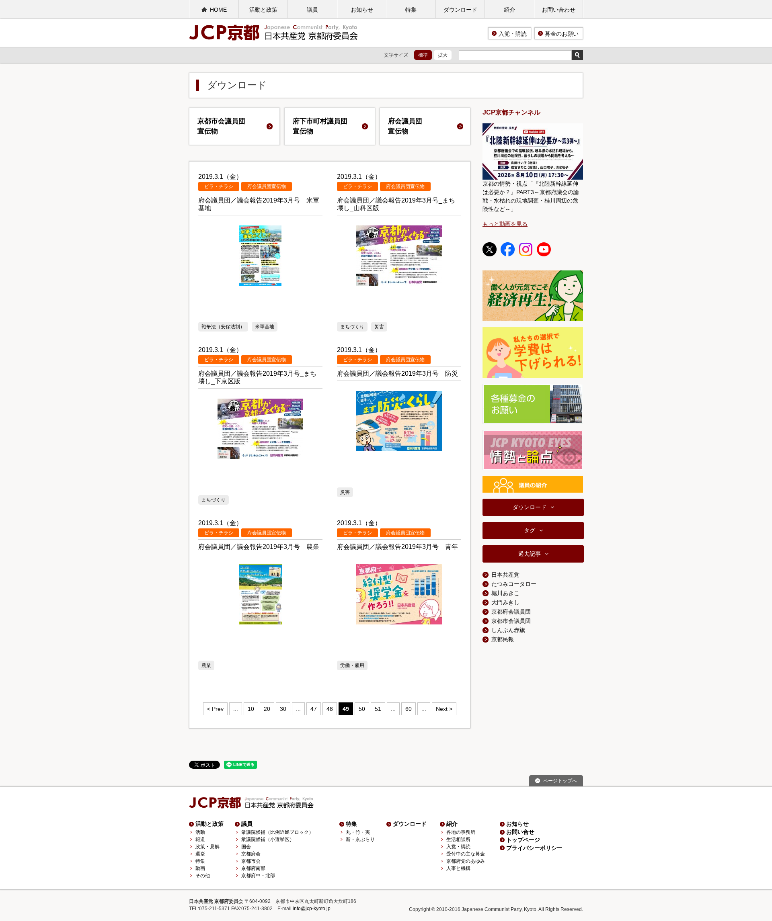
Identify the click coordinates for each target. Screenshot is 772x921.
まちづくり (352, 327)
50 (362, 709)
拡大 (443, 55)
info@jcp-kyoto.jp (312, 908)
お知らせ (362, 9)
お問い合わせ (558, 9)
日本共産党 (505, 574)
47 (313, 709)
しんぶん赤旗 (508, 630)
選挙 (200, 854)
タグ (529, 530)
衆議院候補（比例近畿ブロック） (277, 832)
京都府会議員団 (511, 611)
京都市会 (251, 861)
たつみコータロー (513, 584)
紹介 (509, 9)
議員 (312, 9)
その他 (202, 875)
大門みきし (505, 602)
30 (283, 709)
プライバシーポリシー (534, 848)
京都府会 (251, 854)
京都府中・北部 (258, 875)
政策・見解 (207, 846)
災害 (379, 327)
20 (267, 709)
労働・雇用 (352, 665)
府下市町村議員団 (320, 126)
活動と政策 (263, 9)
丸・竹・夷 (358, 832)
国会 (246, 846)
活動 (200, 832)
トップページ (523, 840)
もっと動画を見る (505, 224)
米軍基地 (264, 327)
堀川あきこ (505, 593)
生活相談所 (458, 839)
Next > (444, 709)
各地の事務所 (460, 832)
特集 (411, 9)
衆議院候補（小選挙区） (267, 839)
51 (378, 709)
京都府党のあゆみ (465, 861)
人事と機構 (458, 868)
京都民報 (502, 639)
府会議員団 (405, 126)
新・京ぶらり (360, 839)
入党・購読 (513, 34)
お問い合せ (520, 832)
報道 (200, 839)
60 (408, 709)
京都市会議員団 (221, 126)
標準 (423, 55)
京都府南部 (253, 868)
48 (329, 709)
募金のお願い (562, 34)
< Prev (215, 709)
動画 (200, 868)
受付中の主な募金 (465, 854)
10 (251, 709)
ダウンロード (460, 9)
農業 (206, 665)
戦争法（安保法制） (223, 327)
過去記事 (529, 554)
